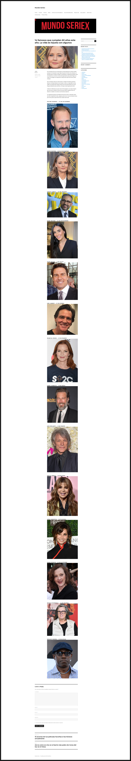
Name (36, 707)
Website (36, 717)
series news (89, 12)
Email (36, 712)
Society (83, 87)
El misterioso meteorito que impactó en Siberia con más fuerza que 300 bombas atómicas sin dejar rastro (88, 56)
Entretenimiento (84, 77)
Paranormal (76, 12)
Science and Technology (86, 84)
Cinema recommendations (57, 12)
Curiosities (83, 76)
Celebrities (83, 72)
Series (49, 12)
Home (36, 12)
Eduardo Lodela (37, 74)
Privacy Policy (44, 14)
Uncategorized (84, 88)
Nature (83, 78)
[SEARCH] (95, 41)
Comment (37, 691)
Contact (40, 12)
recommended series (68, 12)
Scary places (82, 12)
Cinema (45, 12)
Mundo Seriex (40, 8)
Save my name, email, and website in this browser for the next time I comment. (49, 722)
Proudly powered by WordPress (45, 756)
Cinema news (37, 14)
